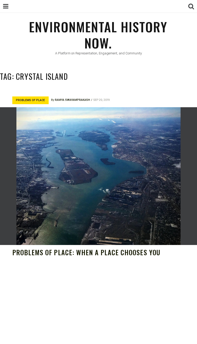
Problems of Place (30, 100)
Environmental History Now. (98, 34)
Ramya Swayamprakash (72, 100)
